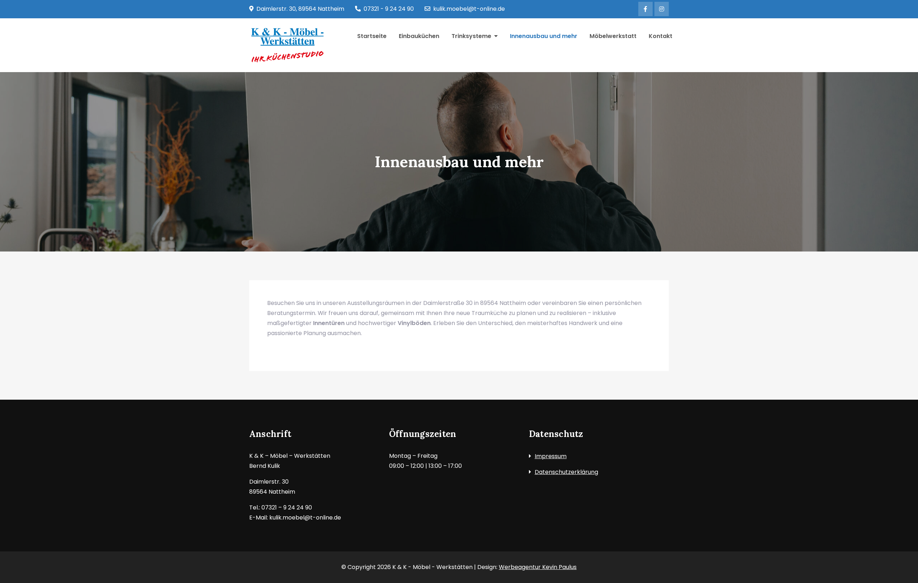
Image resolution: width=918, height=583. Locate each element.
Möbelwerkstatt (613, 36)
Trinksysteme (471, 36)
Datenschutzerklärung (566, 472)
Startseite (372, 36)
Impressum (551, 456)
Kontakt (660, 36)
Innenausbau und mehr (543, 36)
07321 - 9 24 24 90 (389, 9)
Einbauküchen (419, 36)
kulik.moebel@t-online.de (469, 9)
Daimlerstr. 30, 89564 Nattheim (300, 9)
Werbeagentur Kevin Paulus (538, 567)
